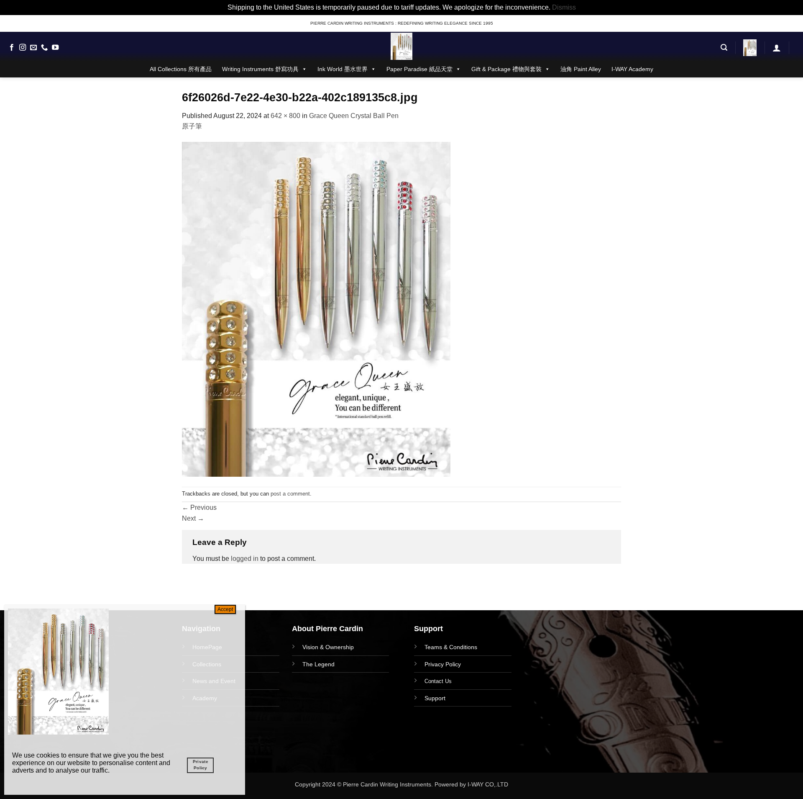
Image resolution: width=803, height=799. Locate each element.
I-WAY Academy (632, 69)
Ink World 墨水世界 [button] (342, 69)
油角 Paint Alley (580, 69)
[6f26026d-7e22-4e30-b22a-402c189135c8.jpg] (316, 308)
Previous (199, 507)
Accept (225, 609)
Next (193, 518)
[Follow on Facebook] (11, 47)
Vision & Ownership (328, 647)
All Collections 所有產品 (181, 69)
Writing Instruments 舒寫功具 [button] (260, 69)
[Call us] (44, 47)
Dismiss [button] (564, 7)
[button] (724, 47)
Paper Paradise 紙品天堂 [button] (419, 69)
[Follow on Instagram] (22, 47)
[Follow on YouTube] (55, 47)
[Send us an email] (33, 47)
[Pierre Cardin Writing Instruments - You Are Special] (401, 46)
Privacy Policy (443, 664)
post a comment (290, 494)
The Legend (318, 664)
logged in (244, 558)
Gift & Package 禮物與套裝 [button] (506, 69)
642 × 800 (285, 115)
